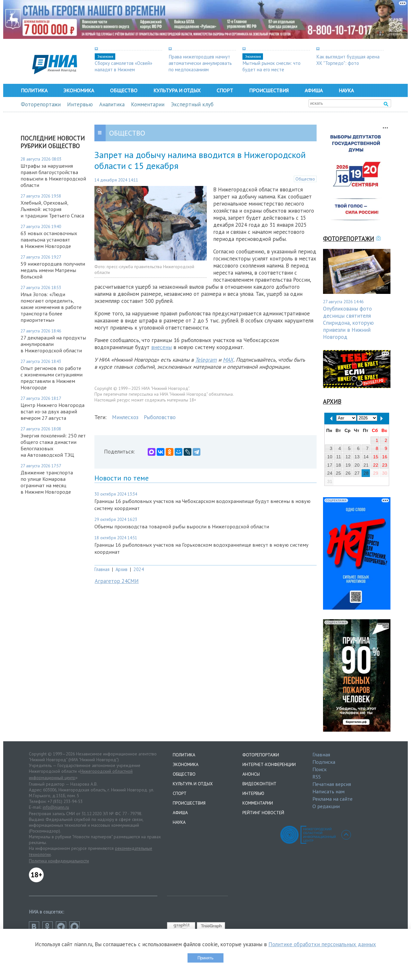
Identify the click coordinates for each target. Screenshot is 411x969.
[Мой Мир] (178, 452)
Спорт (225, 90)
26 (348, 473)
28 (366, 473)
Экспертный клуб (192, 104)
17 (329, 465)
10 (329, 456)
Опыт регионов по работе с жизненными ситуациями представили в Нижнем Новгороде (52, 378)
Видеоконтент (259, 784)
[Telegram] (196, 452)
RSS (316, 776)
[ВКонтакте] (160, 452)
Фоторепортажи (41, 104)
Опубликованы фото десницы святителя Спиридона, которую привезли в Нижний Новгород (348, 322)
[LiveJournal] (187, 452)
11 (338, 456)
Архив (121, 569)
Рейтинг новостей (263, 812)
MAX (228, 359)
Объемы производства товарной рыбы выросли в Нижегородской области (181, 526)
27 (357, 473)
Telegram (206, 359)
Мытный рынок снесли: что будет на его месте (271, 66)
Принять (205, 958)
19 (348, 465)
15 (375, 456)
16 (384, 456)
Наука (346, 90)
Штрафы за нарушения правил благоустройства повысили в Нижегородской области (53, 175)
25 (338, 473)
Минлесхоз (125, 417)
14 (366, 456)
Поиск (319, 769)
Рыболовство (160, 417)
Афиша (314, 90)
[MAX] (151, 452)
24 (329, 473)
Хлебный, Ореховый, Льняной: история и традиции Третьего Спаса (52, 209)
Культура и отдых (177, 90)
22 (375, 465)
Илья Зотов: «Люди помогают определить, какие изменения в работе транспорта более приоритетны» (51, 307)
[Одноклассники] (169, 452)
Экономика (79, 90)
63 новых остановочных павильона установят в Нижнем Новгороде (49, 239)
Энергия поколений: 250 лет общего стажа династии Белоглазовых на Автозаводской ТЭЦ (53, 445)
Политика (34, 90)
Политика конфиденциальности (59, 861)
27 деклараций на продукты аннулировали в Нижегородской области (53, 344)
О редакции (326, 806)
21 (366, 465)
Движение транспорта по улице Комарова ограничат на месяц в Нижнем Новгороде (47, 482)
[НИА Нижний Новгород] (54, 72)
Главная (101, 569)
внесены (161, 347)
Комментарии (147, 104)
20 (357, 465)
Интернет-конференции (269, 764)
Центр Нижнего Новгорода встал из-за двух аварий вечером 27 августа (52, 411)
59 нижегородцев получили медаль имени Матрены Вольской (53, 270)
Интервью (80, 104)
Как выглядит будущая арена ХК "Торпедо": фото (348, 59)
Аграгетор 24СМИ (117, 581)
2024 (139, 569)
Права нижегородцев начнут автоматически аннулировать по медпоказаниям (200, 63)
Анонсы (251, 774)
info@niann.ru (56, 807)
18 (338, 465)
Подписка (323, 762)
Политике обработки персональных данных (322, 944)
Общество (123, 90)
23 (384, 465)
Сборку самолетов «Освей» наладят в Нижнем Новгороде (123, 69)
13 (357, 456)
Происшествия (269, 90)
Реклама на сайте (332, 799)
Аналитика (112, 104)
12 (348, 456)
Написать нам (328, 791)
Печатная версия (331, 784)
